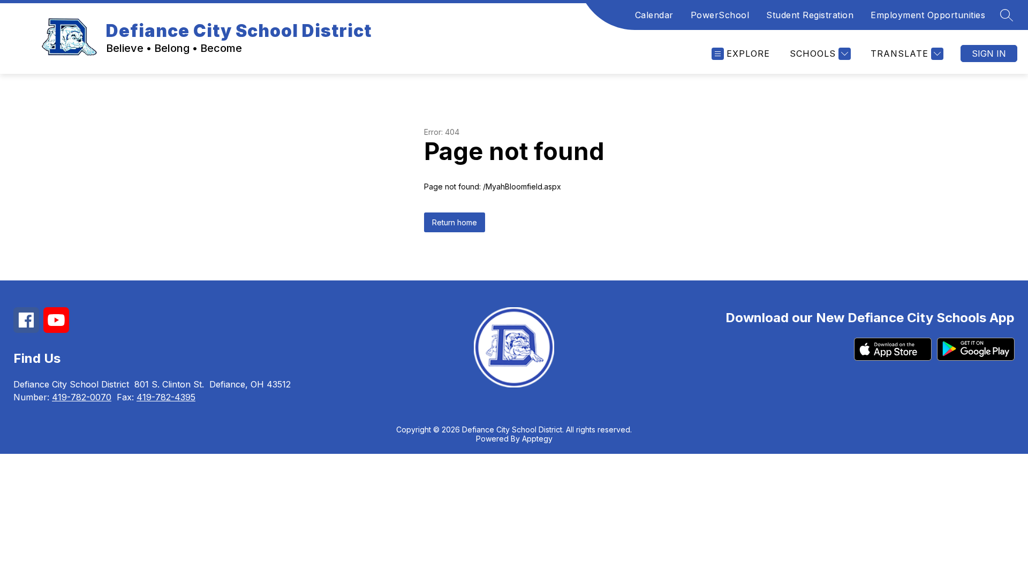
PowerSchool (720, 15)
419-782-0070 (81, 397)
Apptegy (537, 438)
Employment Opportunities (928, 15)
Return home (454, 222)
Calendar (654, 15)
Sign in (989, 53)
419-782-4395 (166, 397)
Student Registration (809, 15)
